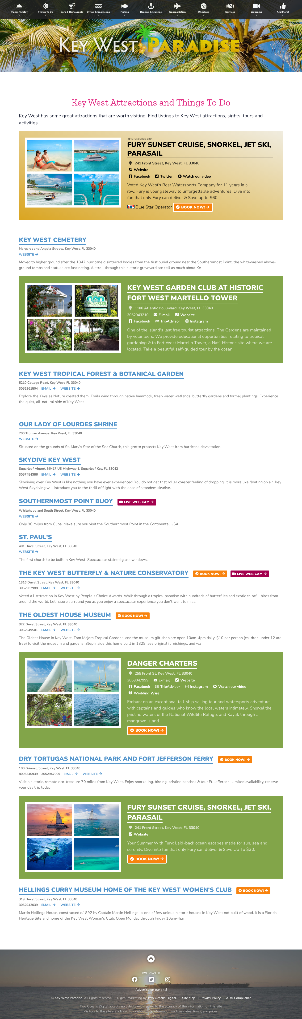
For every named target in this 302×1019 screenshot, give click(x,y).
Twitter (166, 176)
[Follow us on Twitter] (151, 979)
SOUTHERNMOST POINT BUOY (66, 501)
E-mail (164, 315)
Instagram (199, 321)
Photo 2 (96, 155)
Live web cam (136, 502)
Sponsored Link (141, 139)
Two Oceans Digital (161, 998)
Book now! (193, 207)
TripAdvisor (170, 321)
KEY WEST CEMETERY (52, 240)
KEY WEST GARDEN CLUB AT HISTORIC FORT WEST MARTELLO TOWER (195, 293)
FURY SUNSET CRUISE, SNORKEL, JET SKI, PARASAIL (199, 149)
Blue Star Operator (154, 207)
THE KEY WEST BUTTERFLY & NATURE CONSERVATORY (104, 573)
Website (141, 169)
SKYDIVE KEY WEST (50, 460)
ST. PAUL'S (35, 537)
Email (46, 388)
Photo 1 (49, 155)
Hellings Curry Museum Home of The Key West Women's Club (125, 890)
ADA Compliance (238, 998)
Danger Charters (162, 663)
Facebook (142, 176)
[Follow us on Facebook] (135, 979)
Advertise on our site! (151, 989)
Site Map (188, 998)
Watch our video (197, 176)
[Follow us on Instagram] (167, 979)
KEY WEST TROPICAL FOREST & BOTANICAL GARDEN (101, 374)
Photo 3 (49, 189)
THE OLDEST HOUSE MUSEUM (65, 615)
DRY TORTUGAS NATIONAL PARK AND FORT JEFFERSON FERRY (116, 759)
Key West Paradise (151, 44)
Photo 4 (96, 189)
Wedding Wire (146, 693)
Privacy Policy (211, 998)
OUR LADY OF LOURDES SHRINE (68, 424)
